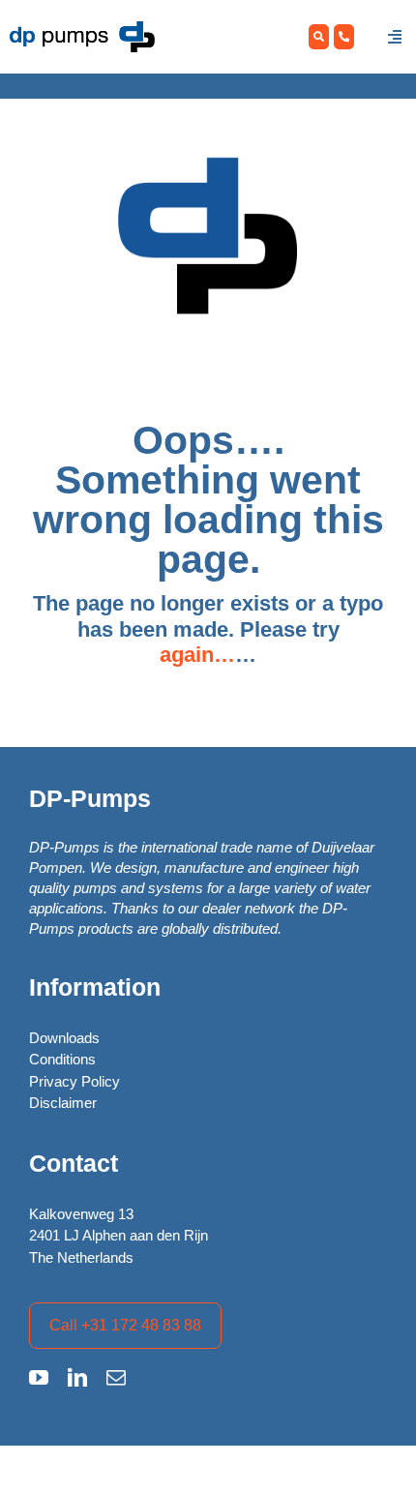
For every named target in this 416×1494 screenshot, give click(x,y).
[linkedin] (77, 1378)
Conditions (62, 1059)
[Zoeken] (319, 37)
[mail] (116, 1378)
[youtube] (38, 1378)
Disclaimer (63, 1102)
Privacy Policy (74, 1081)
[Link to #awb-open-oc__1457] (394, 37)
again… (197, 654)
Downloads (64, 1038)
